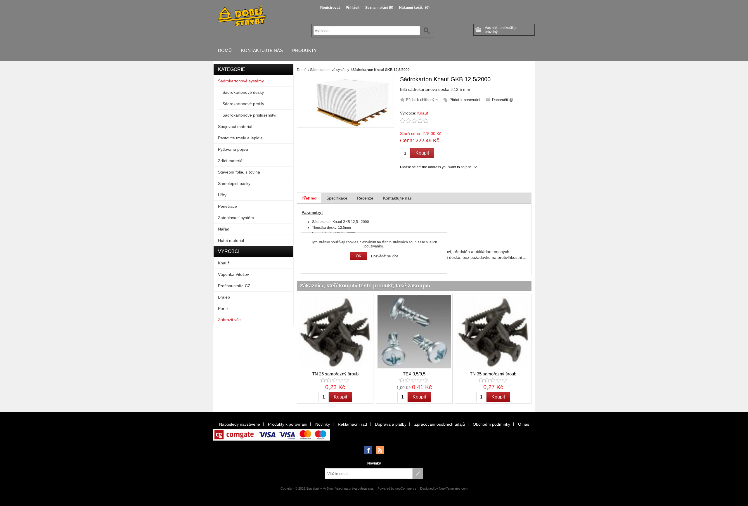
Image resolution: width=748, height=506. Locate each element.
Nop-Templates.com (453, 488)
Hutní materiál (231, 240)
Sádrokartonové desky (243, 92)
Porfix (223, 308)
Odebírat (418, 473)
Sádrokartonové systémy (241, 81)
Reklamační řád (352, 424)
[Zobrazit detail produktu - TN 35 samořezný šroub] (493, 331)
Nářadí (224, 229)
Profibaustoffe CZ (234, 285)
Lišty (222, 195)
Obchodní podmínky (491, 424)
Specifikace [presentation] (336, 198)
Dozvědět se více (384, 256)
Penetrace (227, 206)
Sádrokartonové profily (243, 103)
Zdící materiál (230, 160)
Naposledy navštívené (239, 424)
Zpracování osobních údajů (439, 424)
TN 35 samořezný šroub (493, 373)
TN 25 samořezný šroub (335, 373)
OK (358, 256)
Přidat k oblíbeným (422, 100)
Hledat (426, 30)
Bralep (224, 297)
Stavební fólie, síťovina (239, 172)
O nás (523, 424)
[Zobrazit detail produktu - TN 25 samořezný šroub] (335, 331)
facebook (368, 450)
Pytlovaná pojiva (233, 149)
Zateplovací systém (236, 217)
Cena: (407, 140)
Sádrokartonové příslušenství (249, 115)
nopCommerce (405, 488)
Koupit (422, 152)
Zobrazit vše (229, 319)
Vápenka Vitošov (233, 274)
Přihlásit (352, 8)
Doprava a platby (390, 424)
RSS (379, 450)
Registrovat (330, 8)
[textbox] (367, 30)
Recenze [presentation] (365, 198)
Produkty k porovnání (287, 424)
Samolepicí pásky (234, 183)
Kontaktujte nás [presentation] (397, 198)
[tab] (309, 198)
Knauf (422, 113)
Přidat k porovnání (464, 100)
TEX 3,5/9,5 (414, 373)
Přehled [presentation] (309, 198)
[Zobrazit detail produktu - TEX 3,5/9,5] (414, 331)
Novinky (322, 424)
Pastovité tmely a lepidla (240, 138)
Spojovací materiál (235, 126)
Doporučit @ (502, 100)
